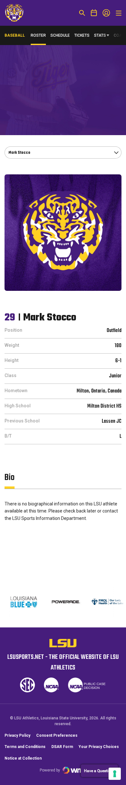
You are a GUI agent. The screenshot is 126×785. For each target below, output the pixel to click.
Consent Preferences (57, 735)
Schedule (60, 35)
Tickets (81, 35)
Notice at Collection (23, 758)
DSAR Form (62, 746)
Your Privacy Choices (99, 746)
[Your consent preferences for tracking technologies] (115, 774)
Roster (38, 35)
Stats (100, 35)
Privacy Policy (17, 735)
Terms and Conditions (25, 746)
